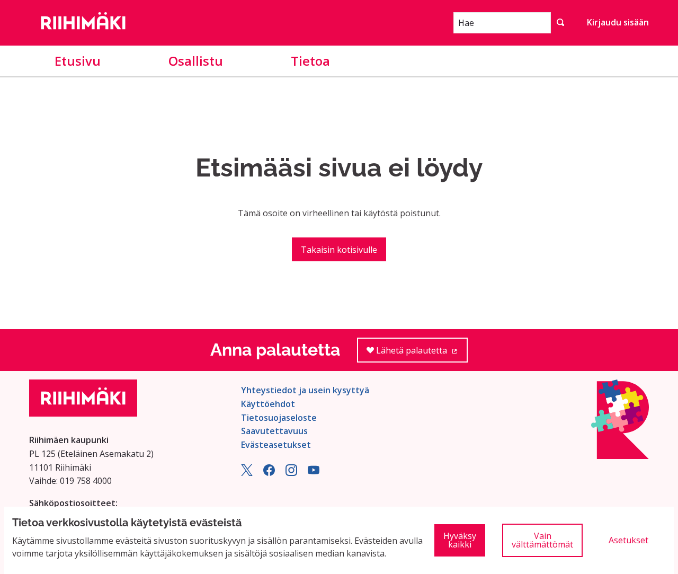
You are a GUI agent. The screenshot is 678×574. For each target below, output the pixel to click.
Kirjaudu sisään (618, 22)
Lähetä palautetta (421, 354)
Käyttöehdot (268, 404)
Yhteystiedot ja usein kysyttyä (305, 390)
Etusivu (78, 60)
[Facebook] (269, 473)
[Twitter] (247, 473)
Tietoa (310, 60)
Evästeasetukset (276, 445)
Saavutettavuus (274, 431)
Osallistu (195, 60)
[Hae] (560, 22)
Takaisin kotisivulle (339, 249)
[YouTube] (313, 473)
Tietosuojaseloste (279, 417)
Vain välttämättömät (542, 540)
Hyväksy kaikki (459, 540)
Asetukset (628, 540)
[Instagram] (291, 473)
